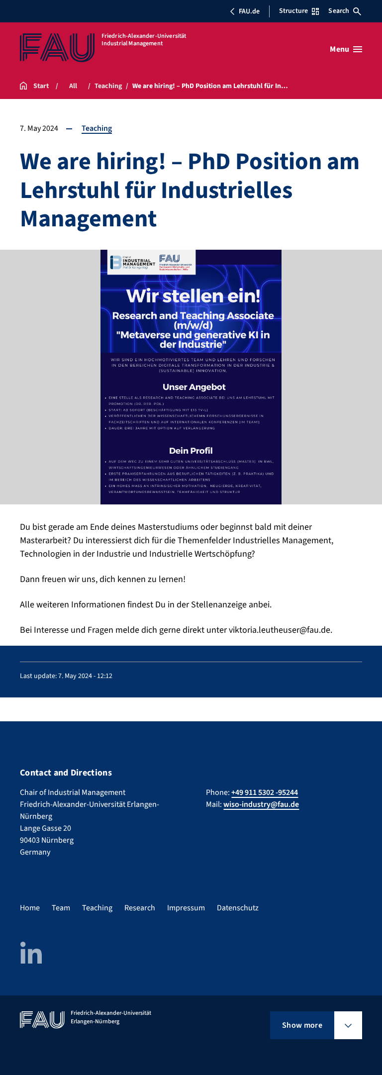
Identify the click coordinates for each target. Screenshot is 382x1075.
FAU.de (249, 11)
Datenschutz (238, 907)
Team (61, 907)
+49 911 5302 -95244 (264, 792)
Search (338, 11)
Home (30, 907)
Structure (293, 11)
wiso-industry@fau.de (261, 804)
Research (139, 907)
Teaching (97, 128)
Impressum (186, 907)
